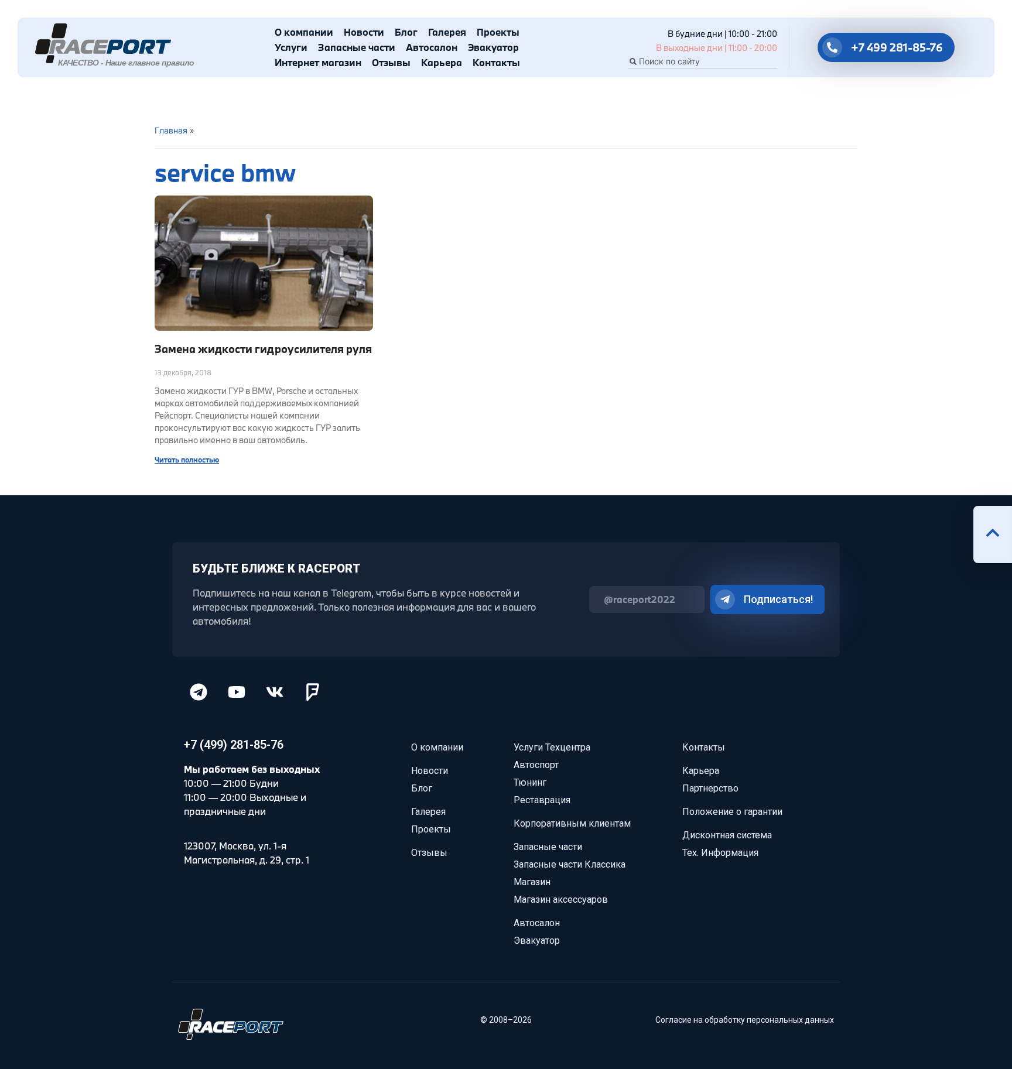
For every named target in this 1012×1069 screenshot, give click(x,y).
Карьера (441, 62)
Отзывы (391, 62)
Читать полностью (187, 459)
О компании (304, 32)
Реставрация (542, 800)
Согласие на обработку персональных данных (744, 1020)
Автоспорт (536, 764)
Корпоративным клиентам (572, 823)
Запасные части (356, 47)
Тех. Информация (720, 852)
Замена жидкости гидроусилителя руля (263, 349)
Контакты (496, 62)
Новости (364, 32)
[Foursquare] (312, 692)
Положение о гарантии (732, 811)
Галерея (447, 32)
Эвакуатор (493, 47)
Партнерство (710, 788)
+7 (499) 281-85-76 (233, 745)
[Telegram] (198, 692)
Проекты (498, 32)
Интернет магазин (318, 62)
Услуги (291, 47)
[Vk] (274, 692)
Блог (406, 32)
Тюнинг (530, 782)
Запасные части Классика (569, 864)
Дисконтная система (727, 835)
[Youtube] (236, 692)
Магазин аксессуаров (561, 899)
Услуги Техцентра (552, 747)
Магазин (532, 882)
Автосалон (431, 47)
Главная (171, 130)
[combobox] (702, 61)
